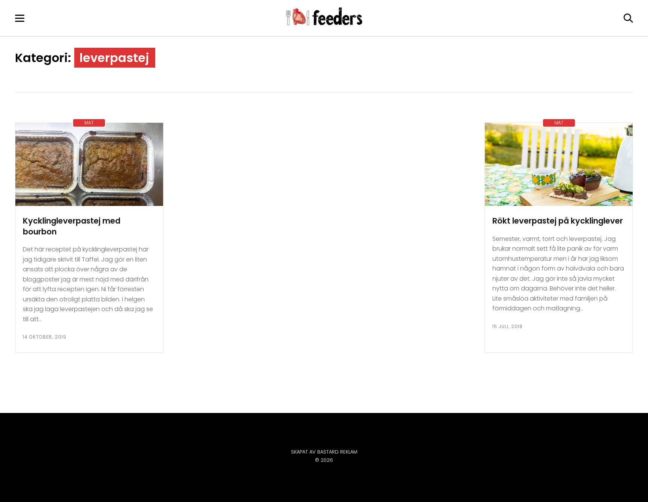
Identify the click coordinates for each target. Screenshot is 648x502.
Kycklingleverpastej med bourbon (71, 226)
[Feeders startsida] (324, 23)
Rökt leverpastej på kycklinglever (557, 220)
